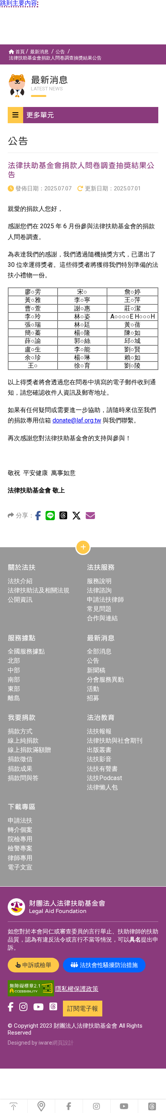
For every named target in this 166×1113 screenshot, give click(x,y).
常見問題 (99, 608)
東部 (14, 688)
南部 (14, 679)
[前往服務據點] (41, 1106)
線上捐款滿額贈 (29, 749)
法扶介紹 (20, 581)
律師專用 (20, 858)
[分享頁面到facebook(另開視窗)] (38, 515)
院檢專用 (20, 839)
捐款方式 (20, 731)
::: (1, 47)
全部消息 (99, 651)
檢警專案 (20, 848)
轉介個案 (20, 829)
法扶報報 (99, 731)
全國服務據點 (26, 651)
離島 (14, 698)
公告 (60, 51)
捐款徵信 (20, 759)
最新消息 (39, 51)
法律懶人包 (102, 787)
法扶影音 (99, 759)
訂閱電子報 (82, 1008)
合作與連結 (102, 618)
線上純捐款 (23, 740)
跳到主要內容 (18, 3)
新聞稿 (96, 670)
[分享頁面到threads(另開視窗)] (63, 515)
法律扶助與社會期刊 (114, 740)
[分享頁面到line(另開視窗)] (50, 515)
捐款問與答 (23, 778)
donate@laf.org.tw (77, 420)
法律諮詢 (99, 590)
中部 (14, 670)
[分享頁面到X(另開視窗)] (76, 515)
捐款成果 (20, 768)
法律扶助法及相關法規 (38, 590)
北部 (14, 660)
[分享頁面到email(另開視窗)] (90, 515)
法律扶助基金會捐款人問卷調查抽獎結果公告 (55, 58)
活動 (93, 688)
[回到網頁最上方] (13, 1106)
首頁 (20, 51)
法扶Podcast (104, 778)
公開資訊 (20, 599)
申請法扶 (20, 820)
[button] (83, 115)
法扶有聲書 (102, 768)
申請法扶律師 (105, 599)
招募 (93, 698)
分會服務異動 (105, 679)
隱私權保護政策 (76, 989)
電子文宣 (20, 867)
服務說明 (99, 581)
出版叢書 (99, 749)
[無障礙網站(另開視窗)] (31, 989)
